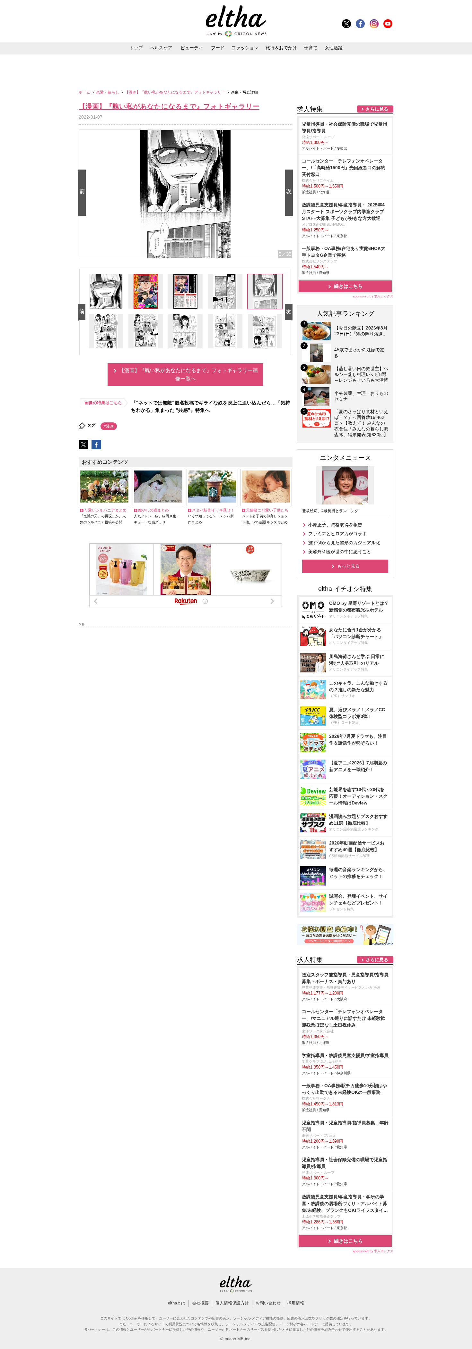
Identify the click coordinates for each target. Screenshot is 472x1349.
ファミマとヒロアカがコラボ (337, 533)
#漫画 (109, 426)
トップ (136, 47)
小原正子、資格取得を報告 (335, 524)
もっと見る (348, 566)
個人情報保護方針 (232, 1303)
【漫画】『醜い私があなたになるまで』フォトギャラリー (175, 92)
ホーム (85, 92)
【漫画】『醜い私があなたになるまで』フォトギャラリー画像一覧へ (188, 374)
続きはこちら (348, 286)
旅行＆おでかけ (281, 47)
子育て (311, 47)
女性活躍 (334, 47)
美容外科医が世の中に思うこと (339, 551)
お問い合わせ (268, 1303)
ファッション (245, 47)
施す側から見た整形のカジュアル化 (344, 542)
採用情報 (295, 1303)
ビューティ (191, 47)
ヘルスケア (161, 47)
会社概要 (200, 1303)
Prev (83, 193)
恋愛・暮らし (108, 92)
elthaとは (176, 1303)
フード (217, 47)
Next (290, 193)
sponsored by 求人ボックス (373, 296)
